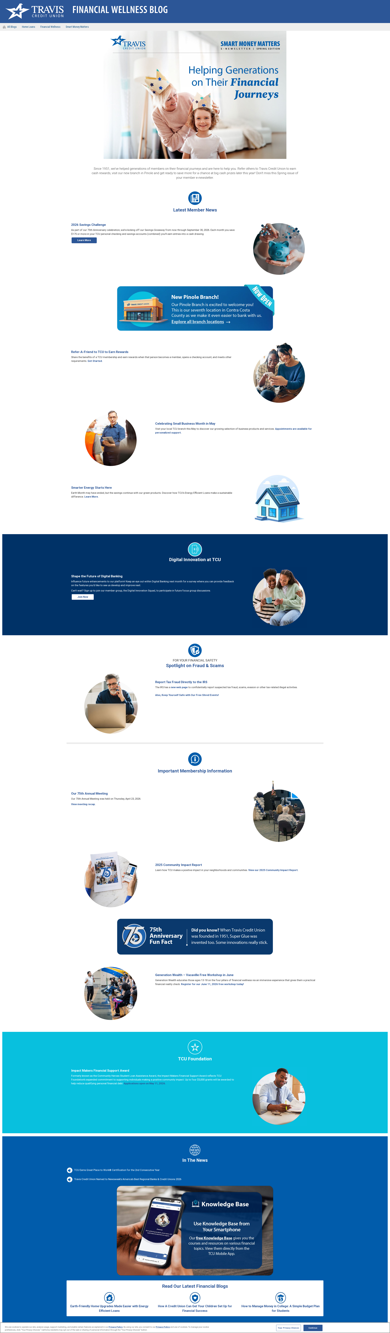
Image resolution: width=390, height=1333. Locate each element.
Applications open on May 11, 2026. (145, 1083)
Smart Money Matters (77, 26)
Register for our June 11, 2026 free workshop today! (212, 984)
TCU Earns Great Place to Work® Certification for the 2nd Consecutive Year (117, 1170)
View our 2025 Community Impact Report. (273, 870)
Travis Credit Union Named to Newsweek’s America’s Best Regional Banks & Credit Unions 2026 (127, 1179)
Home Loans (28, 26)
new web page (179, 687)
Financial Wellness (50, 26)
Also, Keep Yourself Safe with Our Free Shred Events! (187, 695)
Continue (312, 1328)
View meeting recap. (83, 804)
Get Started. (95, 360)
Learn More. (91, 496)
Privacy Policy (116, 1327)
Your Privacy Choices (288, 1328)
